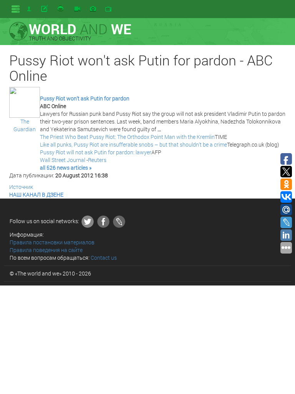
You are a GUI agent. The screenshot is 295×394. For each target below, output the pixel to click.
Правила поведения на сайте (46, 250)
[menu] (15, 9)
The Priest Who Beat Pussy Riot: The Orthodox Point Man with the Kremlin (127, 136)
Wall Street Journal (62, 160)
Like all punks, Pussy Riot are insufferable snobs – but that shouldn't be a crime (133, 144)
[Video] (77, 9)
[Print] (61, 9)
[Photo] (93, 9)
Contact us (104, 257)
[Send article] (45, 9)
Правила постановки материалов (52, 242)
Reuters (97, 160)
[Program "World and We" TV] (108, 9)
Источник (21, 186)
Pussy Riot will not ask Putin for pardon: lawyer (95, 152)
